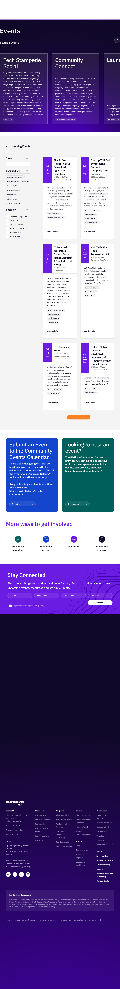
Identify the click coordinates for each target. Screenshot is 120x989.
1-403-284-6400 (13, 825)
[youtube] (21, 874)
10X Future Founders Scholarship (60, 834)
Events (79, 811)
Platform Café (12, 834)
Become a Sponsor (104, 831)
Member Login (102, 881)
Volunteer (100, 836)
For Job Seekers (42, 836)
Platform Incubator (64, 819)
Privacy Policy (39, 606)
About (99, 851)
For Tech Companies (43, 819)
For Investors (41, 824)
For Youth (39, 840)
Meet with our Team (104, 845)
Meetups (100, 840)
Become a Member (104, 822)
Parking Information (14, 830)
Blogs (78, 845)
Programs (60, 811)
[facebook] (15, 874)
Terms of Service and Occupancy (35, 920)
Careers (99, 869)
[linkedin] (8, 874)
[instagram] (28, 874)
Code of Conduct (13, 920)
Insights (79, 841)
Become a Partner (104, 827)
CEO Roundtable (62, 842)
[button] (109, 40)
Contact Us (10, 811)
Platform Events (83, 815)
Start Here (39, 811)
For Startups (40, 815)
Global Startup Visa (64, 846)
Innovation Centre (104, 860)
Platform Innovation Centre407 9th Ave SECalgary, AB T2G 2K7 (17, 818)
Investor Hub (102, 856)
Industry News (82, 850)
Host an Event (82, 827)
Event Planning (103, 865)
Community (101, 811)
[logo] (15, 803)
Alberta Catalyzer (63, 815)
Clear (28, 158)
